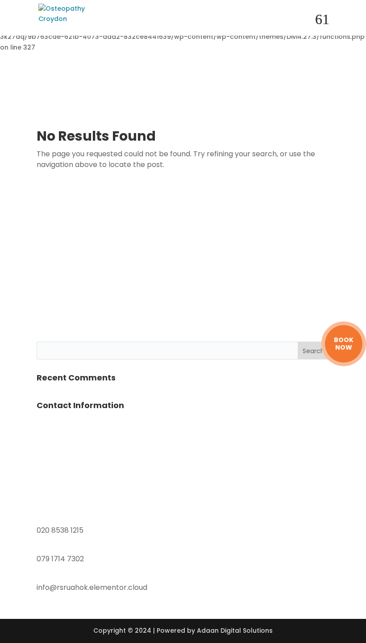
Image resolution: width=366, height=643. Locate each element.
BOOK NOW (344, 343)
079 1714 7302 (60, 559)
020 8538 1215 (60, 530)
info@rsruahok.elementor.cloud (92, 587)
